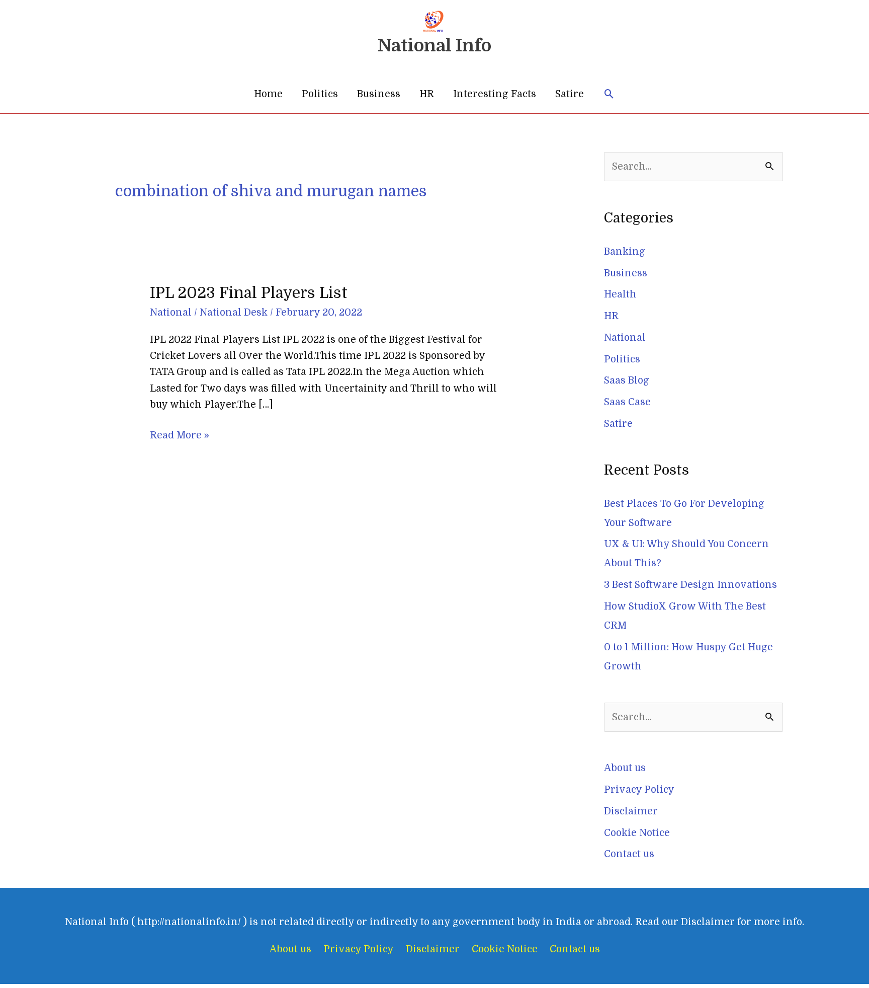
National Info (434, 45)
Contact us (629, 854)
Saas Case (627, 402)
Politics (320, 94)
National (171, 312)
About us (625, 768)
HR (426, 94)
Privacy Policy (639, 789)
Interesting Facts (494, 94)
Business (378, 94)
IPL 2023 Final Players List (248, 292)
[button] (609, 94)
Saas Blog (626, 380)
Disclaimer (631, 811)
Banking (624, 251)
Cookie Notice (637, 833)
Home (268, 94)
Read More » (179, 434)
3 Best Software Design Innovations (690, 584)
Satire (569, 94)
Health (620, 294)
